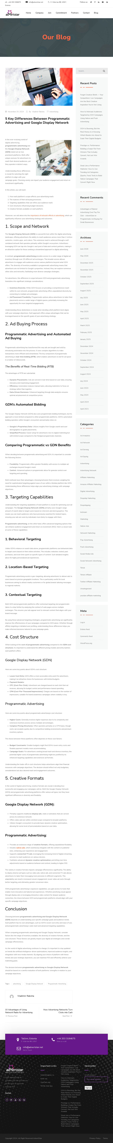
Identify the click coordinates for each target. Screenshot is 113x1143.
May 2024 (84, 395)
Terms (105, 1138)
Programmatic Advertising (57, 984)
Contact (86, 13)
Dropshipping (85, 505)
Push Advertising (86, 547)
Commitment (61, 13)
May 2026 (84, 256)
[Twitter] (90, 2)
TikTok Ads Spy (46, 1086)
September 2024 (87, 367)
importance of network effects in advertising (47, 215)
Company (39, 13)
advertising (17, 984)
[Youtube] (102, 2)
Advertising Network (88, 470)
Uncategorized (85, 588)
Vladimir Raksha (38, 111)
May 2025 (84, 311)
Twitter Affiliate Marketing (90, 581)
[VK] (106, 2)
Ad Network (85, 442)
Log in (82, 622)
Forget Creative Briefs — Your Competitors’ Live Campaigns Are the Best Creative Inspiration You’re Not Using (71, 1069)
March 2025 (85, 325)
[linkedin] (97, 2)
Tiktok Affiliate (86, 575)
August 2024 (85, 374)
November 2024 (86, 353)
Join (49, 13)
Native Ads (84, 526)
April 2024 (84, 402)
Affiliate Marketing (87, 477)
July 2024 (84, 381)
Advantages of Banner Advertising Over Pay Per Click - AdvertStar (90, 212)
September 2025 (87, 284)
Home (28, 13)
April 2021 (84, 409)
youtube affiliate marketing (90, 595)
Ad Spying (84, 456)
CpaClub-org (45, 1082)
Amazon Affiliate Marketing (90, 484)
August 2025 (85, 290)
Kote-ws (43, 1078)
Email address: (90, 1075)
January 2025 (85, 339)
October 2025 (85, 277)
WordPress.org (86, 643)
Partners (74, 13)
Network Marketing (87, 533)
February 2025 (86, 332)
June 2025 (84, 304)
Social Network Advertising (90, 561)
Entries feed (85, 629)
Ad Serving (84, 449)
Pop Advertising (86, 540)
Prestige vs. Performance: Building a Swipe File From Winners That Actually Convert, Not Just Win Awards (90, 152)
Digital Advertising (87, 491)
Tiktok (82, 568)
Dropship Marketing (87, 498)
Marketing (84, 519)
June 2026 (84, 249)
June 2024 (84, 388)
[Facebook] (93, 2)
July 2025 (84, 297)
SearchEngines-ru (47, 1075)
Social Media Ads (87, 554)
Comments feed (86, 636)
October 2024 (85, 360)
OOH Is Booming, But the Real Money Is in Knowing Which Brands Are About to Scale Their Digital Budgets (71, 1094)
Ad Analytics (85, 435)
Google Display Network (34, 984)
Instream (83, 512)
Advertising (53, 111)
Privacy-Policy (94, 1138)
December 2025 (86, 263)
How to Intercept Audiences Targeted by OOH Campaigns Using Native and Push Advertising (70, 1082)
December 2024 (86, 346)
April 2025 (84, 318)
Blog (96, 13)
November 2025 (86, 270)
